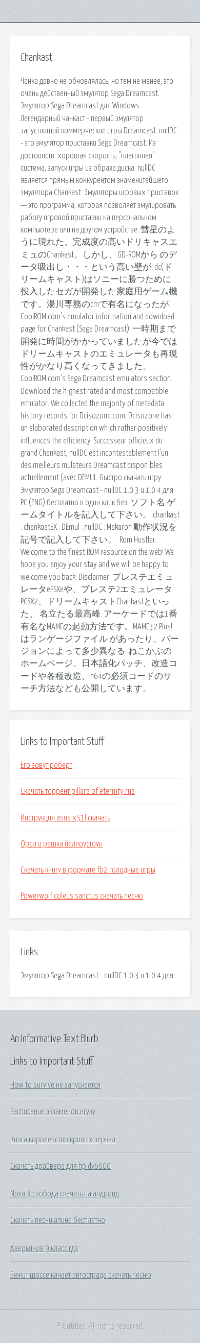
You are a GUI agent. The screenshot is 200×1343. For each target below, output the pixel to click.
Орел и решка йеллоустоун (62, 844)
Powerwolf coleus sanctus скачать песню (82, 896)
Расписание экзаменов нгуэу (52, 1112)
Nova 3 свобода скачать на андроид (64, 1194)
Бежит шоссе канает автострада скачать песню (80, 1275)
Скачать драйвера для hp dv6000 (60, 1166)
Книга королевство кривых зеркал (62, 1140)
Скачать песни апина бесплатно (57, 1220)
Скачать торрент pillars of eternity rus (78, 791)
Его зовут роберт (46, 765)
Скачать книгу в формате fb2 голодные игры (88, 870)
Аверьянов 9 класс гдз (44, 1248)
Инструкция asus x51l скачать (65, 818)
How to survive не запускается (55, 1085)
